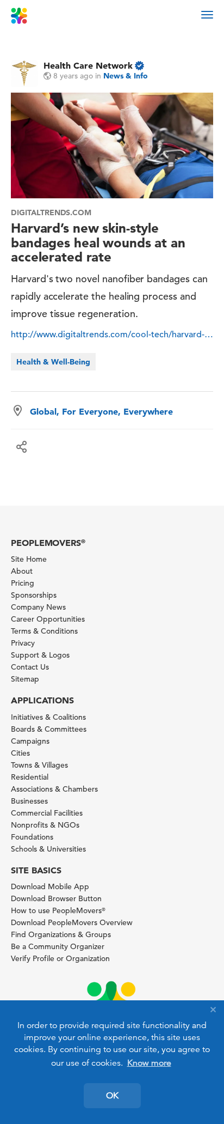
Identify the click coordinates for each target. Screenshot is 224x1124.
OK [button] (112, 1095)
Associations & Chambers (54, 789)
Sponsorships (34, 595)
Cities (20, 753)
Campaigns (30, 741)
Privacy (23, 643)
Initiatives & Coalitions (48, 717)
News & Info (125, 76)
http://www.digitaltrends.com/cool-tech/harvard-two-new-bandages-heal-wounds (112, 334)
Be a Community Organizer (57, 946)
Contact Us (30, 667)
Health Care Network (88, 65)
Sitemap (25, 679)
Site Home (29, 559)
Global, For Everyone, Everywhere (101, 411)
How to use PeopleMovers (58, 910)
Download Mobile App (50, 886)
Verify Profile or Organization (60, 958)
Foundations (32, 837)
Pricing (22, 583)
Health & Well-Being (53, 362)
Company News (38, 607)
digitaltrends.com (51, 212)
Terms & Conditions (44, 631)
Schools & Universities (48, 849)
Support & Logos (40, 655)
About (22, 571)
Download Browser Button (56, 898)
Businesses (29, 801)
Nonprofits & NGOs (45, 825)
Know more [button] (149, 1063)
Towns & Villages (39, 765)
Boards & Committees (48, 729)
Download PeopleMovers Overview (72, 922)
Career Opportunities (48, 619)
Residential (29, 777)
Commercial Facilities (47, 813)
